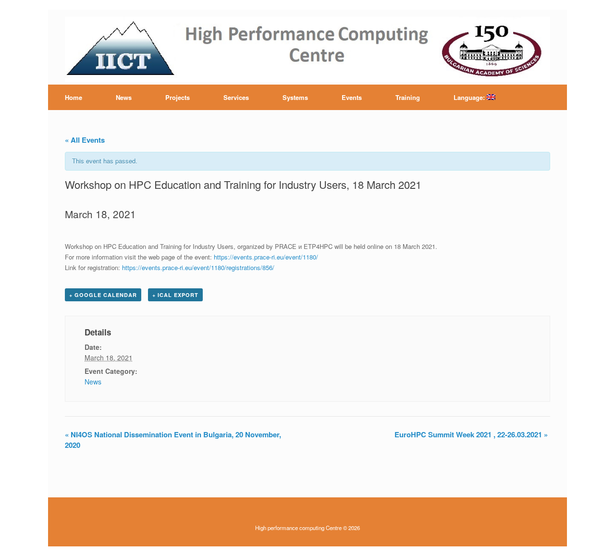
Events (352, 97)
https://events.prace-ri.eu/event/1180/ (266, 256)
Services (236, 97)
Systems (295, 97)
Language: (470, 97)
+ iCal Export (175, 294)
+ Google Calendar (103, 294)
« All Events (85, 140)
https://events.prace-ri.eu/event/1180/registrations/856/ (198, 267)
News (124, 97)
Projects (177, 97)
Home (73, 97)
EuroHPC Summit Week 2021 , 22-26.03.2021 (471, 434)
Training (407, 97)
